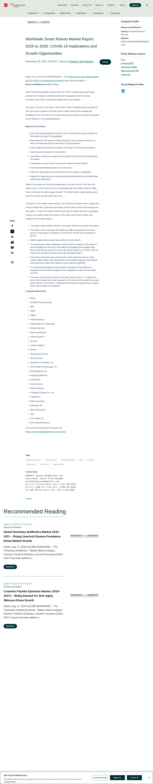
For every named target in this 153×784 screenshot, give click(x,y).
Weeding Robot (58, 464)
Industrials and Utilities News (99, 13)
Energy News (49, 13)
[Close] (149, 777)
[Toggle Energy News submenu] (57, 13)
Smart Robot (44, 464)
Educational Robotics (34, 460)
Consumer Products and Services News (34, 13)
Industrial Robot (51, 460)
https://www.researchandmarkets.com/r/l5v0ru (45, 432)
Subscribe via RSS (129, 67)
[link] (62, 5)
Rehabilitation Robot (68, 460)
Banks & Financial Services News (66, 13)
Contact (28, 498)
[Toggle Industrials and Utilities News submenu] (107, 13)
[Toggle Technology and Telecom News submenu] (124, 13)
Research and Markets (81, 61)
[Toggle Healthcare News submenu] (91, 13)
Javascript (125, 74)
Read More (10, 567)
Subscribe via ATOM (130, 71)
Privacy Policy (9, 781)
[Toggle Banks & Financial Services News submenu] (74, 13)
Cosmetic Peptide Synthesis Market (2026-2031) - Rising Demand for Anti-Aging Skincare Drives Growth (32, 596)
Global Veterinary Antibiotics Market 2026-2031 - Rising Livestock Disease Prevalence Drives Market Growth (32, 536)
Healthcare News (83, 13)
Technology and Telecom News (116, 13)
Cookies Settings (100, 778)
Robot (81, 460)
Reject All (117, 778)
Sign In (123, 5)
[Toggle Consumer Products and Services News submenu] (42, 13)
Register (135, 5)
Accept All (134, 778)
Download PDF (127, 63)
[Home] (14, 5)
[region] (76, 778)
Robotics (90, 460)
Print (123, 60)
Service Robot (31, 464)
